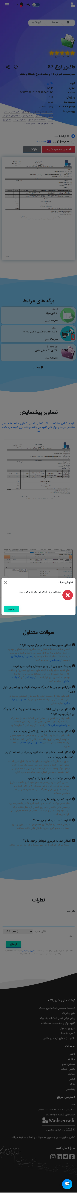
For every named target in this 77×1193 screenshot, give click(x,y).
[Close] (5, 582)
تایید (11, 608)
